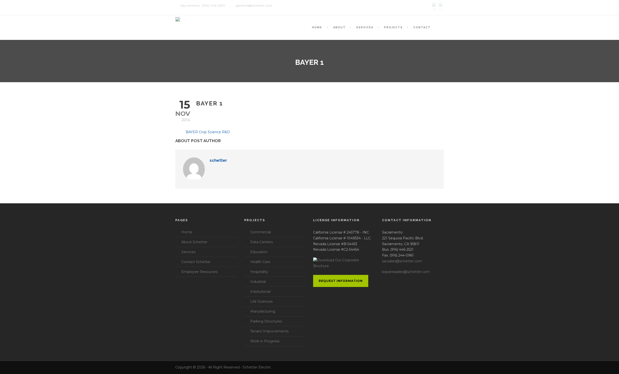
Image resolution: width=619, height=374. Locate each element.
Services (365, 27)
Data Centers (261, 242)
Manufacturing (262, 311)
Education (258, 252)
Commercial (260, 232)
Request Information (341, 281)
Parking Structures (266, 321)
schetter (218, 160)
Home (317, 27)
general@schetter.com (254, 5)
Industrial (258, 281)
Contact (422, 27)
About (339, 27)
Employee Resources (199, 272)
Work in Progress (264, 341)
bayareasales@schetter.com (406, 272)
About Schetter (194, 242)
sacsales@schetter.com (402, 261)
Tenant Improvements (269, 331)
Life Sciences (261, 301)
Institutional (260, 291)
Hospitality (259, 272)
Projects (393, 27)
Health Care (260, 262)
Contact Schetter (196, 262)
